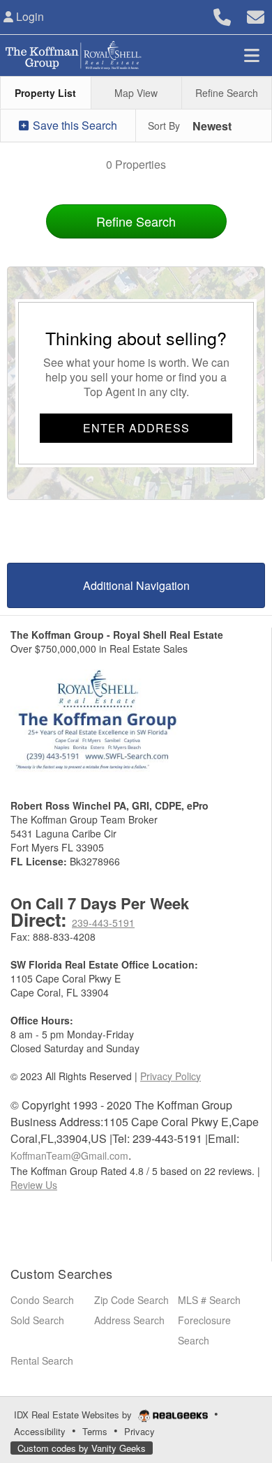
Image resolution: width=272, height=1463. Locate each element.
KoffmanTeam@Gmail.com (69, 1155)
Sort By (164, 125)
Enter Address (136, 428)
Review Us (33, 1185)
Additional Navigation (136, 585)
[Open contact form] (255, 15)
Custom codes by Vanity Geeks (81, 1448)
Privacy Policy (170, 1076)
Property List (45, 93)
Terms (94, 1431)
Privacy (139, 1431)
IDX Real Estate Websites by (74, 1414)
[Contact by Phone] (222, 15)
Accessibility (40, 1431)
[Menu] (252, 55)
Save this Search (73, 125)
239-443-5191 (103, 923)
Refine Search (136, 221)
